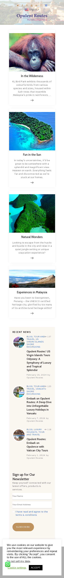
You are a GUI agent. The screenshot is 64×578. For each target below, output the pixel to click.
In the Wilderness (32, 76)
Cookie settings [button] (17, 567)
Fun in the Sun (32, 154)
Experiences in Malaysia (32, 292)
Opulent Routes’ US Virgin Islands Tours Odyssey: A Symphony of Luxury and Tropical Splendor (39, 361)
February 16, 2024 (37, 374)
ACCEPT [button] (35, 567)
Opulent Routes (35, 377)
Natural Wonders (32, 237)
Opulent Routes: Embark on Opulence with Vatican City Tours (37, 445)
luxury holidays (34, 430)
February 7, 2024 (36, 418)
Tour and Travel (36, 433)
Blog (30, 336)
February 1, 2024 (36, 455)
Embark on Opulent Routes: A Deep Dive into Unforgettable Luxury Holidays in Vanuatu (39, 406)
